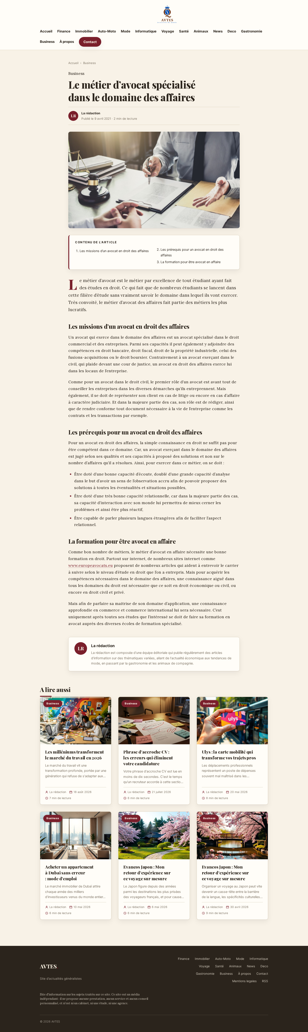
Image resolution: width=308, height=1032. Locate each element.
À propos (67, 41)
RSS (265, 981)
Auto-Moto (107, 31)
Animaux (201, 31)
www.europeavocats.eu (90, 565)
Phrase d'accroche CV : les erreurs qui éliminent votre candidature (147, 757)
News (218, 31)
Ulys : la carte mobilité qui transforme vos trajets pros (229, 755)
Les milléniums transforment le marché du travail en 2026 (74, 755)
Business (47, 41)
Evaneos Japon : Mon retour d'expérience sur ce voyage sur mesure (147, 872)
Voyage (167, 31)
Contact (90, 42)
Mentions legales (244, 981)
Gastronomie (251, 31)
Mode (125, 31)
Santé (184, 31)
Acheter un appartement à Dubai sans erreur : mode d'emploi (69, 872)
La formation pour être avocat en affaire (191, 262)
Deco (232, 31)
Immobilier (84, 31)
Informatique (145, 31)
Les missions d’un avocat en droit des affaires (114, 251)
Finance (63, 31)
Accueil (46, 31)
